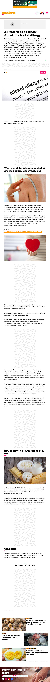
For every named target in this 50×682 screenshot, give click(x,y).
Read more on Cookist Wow (25, 565)
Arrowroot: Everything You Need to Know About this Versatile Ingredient (36, 622)
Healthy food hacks (8, 610)
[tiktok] (3, 679)
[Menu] (47, 13)
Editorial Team (8, 69)
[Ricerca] (36, 13)
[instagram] (6, 679)
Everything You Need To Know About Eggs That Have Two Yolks (37, 652)
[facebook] (12, 679)
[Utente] (43, 13)
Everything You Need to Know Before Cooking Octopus (11, 637)
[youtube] (9, 679)
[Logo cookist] (8, 13)
